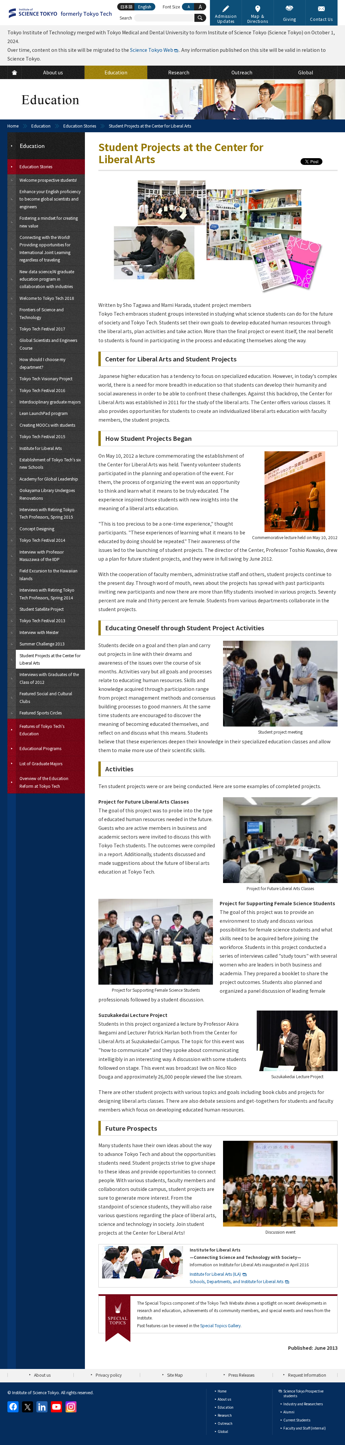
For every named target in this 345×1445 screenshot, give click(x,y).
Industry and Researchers (303, 1403)
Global (223, 1431)
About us (42, 1375)
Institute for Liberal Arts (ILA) (215, 1274)
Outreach (225, 1423)
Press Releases (241, 1375)
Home (13, 126)
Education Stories (79, 126)
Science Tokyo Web (151, 49)
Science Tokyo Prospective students (303, 1393)
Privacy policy (109, 1375)
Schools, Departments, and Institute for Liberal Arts (236, 1281)
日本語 (126, 6)
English (144, 6)
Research (225, 1415)
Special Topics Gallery (220, 1325)
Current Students (296, 1419)
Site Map (175, 1375)
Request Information (307, 1375)
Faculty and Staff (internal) (304, 1428)
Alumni (288, 1411)
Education (41, 126)
